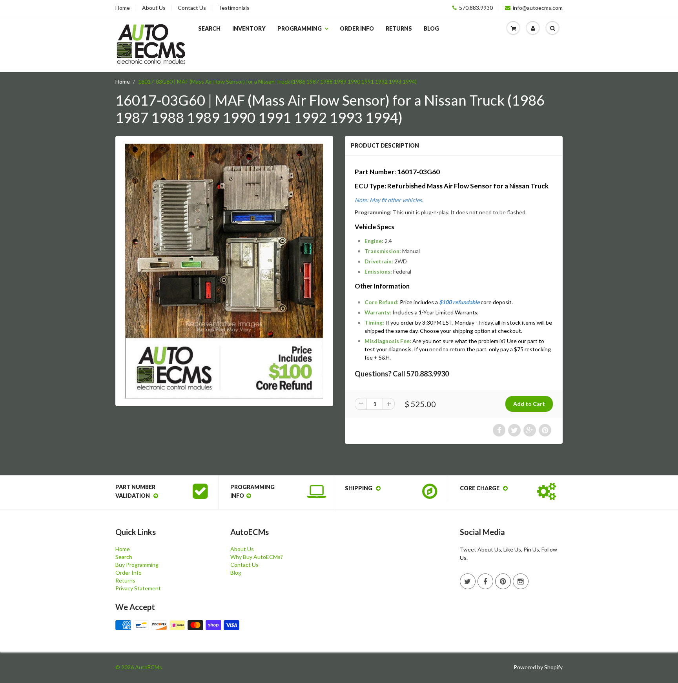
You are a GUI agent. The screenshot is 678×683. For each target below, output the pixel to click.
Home (122, 8)
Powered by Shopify (538, 667)
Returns (399, 28)
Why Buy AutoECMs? (256, 556)
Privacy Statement (138, 588)
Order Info (357, 28)
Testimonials (234, 8)
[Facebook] (485, 581)
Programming (299, 28)
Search (209, 28)
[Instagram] (521, 581)
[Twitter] (468, 581)
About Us (154, 8)
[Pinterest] (503, 581)
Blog (431, 28)
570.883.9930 (476, 8)
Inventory (249, 28)
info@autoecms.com (538, 8)
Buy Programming (137, 564)
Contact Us (192, 8)
